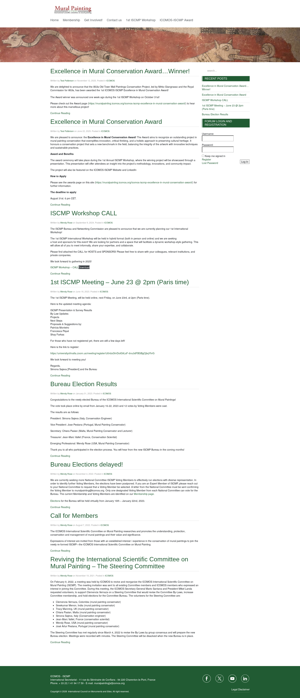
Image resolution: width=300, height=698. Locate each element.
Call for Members (74, 515)
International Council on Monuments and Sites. (90, 691)
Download (84, 267)
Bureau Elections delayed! (86, 464)
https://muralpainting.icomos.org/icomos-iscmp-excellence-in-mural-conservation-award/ (137, 103)
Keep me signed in (215, 156)
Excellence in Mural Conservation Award (106, 121)
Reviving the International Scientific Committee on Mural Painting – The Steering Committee (119, 563)
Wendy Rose (66, 222)
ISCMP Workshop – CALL (64, 267)
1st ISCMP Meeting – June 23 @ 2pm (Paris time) (119, 282)
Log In (244, 161)
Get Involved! (93, 20)
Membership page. (144, 494)
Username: (208, 133)
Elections (55, 500)
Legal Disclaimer (240, 689)
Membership (71, 20)
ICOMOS (110, 80)
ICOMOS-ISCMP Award (176, 20)
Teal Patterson (67, 80)
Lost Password (210, 163)
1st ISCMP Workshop (141, 20)
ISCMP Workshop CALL (83, 213)
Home (54, 20)
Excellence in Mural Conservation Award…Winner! (120, 71)
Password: (207, 145)
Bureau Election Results (83, 384)
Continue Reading (60, 113)
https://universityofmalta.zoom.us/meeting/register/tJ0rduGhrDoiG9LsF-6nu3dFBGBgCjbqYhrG (102, 353)
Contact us (114, 20)
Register (206, 159)
